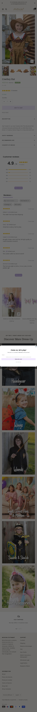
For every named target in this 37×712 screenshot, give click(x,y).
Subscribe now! (18, 359)
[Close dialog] (35, 346)
